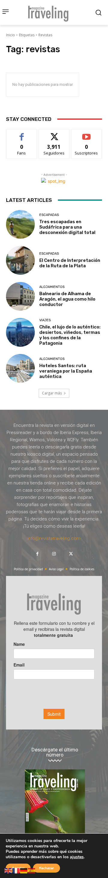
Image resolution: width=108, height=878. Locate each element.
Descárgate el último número (55, 752)
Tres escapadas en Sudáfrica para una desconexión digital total (67, 227)
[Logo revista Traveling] (50, 12)
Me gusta (22, 133)
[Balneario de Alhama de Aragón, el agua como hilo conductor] (20, 296)
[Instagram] (54, 554)
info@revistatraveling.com (54, 538)
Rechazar (46, 868)
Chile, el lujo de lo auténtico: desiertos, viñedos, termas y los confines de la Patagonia (69, 335)
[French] (16, 870)
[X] (70, 554)
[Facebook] (37, 554)
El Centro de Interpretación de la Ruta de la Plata (69, 263)
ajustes (77, 857)
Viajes (45, 320)
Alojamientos (51, 287)
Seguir (54, 133)
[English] (8, 870)
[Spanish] (32, 870)
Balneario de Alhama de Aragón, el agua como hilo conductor (67, 299)
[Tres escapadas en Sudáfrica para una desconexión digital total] (20, 224)
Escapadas (49, 215)
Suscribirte (86, 133)
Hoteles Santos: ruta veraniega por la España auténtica (65, 371)
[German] (24, 870)
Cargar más (52, 393)
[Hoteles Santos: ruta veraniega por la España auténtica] (20, 368)
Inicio (10, 34)
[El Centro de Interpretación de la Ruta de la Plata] (20, 260)
